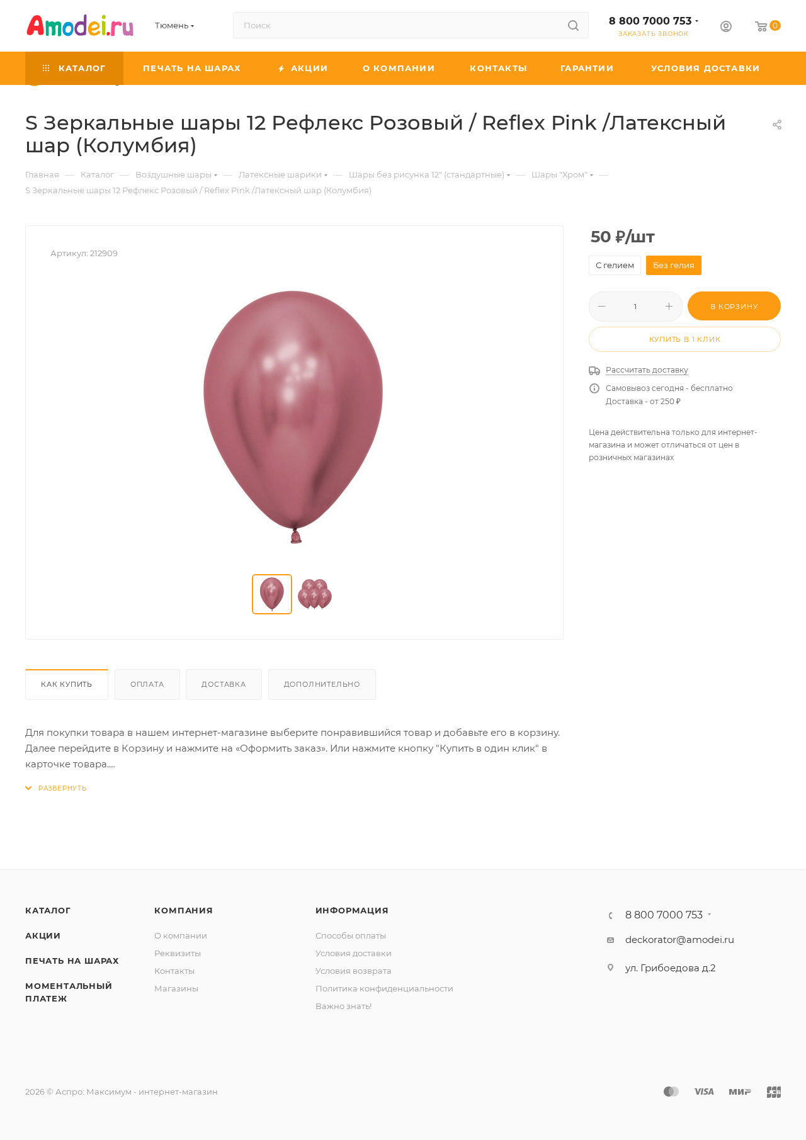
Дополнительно (322, 684)
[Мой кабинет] (726, 28)
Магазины (176, 988)
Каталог (48, 910)
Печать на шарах (72, 961)
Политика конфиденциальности (384, 988)
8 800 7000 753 (650, 21)
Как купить (67, 684)
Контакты (174, 971)
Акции (43, 935)
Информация (352, 910)
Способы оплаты (350, 935)
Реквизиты (177, 953)
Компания (183, 910)
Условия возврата (353, 971)
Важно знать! (343, 1006)
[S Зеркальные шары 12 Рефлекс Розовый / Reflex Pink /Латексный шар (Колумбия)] (294, 417)
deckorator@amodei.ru (679, 939)
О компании (180, 935)
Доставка (224, 684)
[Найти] (573, 25)
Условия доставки (353, 953)
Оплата (147, 684)
